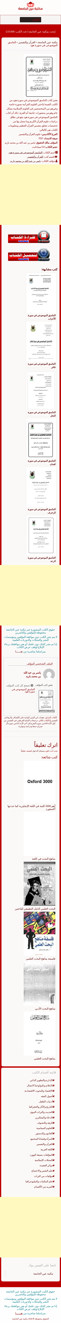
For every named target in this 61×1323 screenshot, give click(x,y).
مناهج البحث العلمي (44, 1058)
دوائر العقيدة (46, 1165)
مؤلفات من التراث (43, 1176)
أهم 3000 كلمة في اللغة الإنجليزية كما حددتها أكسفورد (31, 807)
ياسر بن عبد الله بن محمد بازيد (25, 161)
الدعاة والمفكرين (44, 1117)
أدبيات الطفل (46, 1101)
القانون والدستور (44, 1133)
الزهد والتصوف (45, 1122)
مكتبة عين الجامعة (48, 42)
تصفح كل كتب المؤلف (18, 685)
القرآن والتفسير (26, 42)
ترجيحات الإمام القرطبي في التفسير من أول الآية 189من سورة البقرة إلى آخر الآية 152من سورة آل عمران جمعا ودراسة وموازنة (29, 723)
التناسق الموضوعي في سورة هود (25, 152)
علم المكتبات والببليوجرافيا (39, 1181)
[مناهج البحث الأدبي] (39, 983)
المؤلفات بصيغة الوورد (41, 1154)
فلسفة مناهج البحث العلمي (40, 958)
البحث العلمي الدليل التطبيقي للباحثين (35, 908)
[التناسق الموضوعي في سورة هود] (39, 75)
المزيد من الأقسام (43, 1186)
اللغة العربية (47, 1149)
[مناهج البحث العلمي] (39, 1033)
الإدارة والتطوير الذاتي (41, 1080)
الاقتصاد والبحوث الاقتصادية (38, 1090)
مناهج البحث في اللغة (43, 858)
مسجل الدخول (38, 750)
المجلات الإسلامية (44, 1160)
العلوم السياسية (44, 1128)
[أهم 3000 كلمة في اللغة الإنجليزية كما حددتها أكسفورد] (39, 781)
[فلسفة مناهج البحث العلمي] (39, 933)
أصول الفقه (47, 1096)
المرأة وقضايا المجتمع (41, 1138)
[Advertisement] (30, 194)
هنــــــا (19, 651)
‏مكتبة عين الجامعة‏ (43, 1273)
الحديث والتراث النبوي (41, 1112)
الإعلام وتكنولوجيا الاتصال (40, 1085)
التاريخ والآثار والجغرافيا (41, 1106)
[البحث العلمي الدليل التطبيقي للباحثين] (39, 883)
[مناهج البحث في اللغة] (39, 833)
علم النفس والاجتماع (42, 1170)
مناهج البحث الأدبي (45, 1008)
